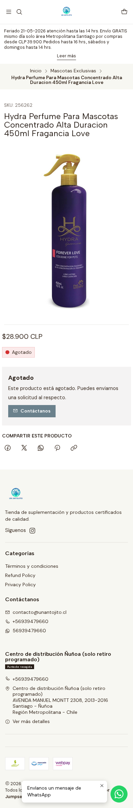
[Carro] (124, 12)
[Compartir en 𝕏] (24, 448)
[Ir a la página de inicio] (66, 12)
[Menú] (8, 11)
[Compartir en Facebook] (7, 448)
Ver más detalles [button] (31, 721)
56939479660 (29, 630)
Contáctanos (35, 411)
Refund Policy (20, 575)
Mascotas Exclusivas (73, 71)
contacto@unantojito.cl (39, 612)
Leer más (66, 56)
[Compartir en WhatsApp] (40, 448)
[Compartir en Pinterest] (57, 448)
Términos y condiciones (31, 566)
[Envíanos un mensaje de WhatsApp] (119, 794)
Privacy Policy (20, 584)
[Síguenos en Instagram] (32, 530)
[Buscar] (19, 11)
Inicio (36, 71)
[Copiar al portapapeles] (73, 448)
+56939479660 (30, 621)
